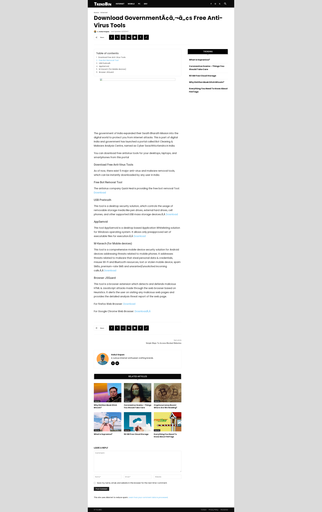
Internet (120, 4)
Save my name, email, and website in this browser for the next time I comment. (132, 483)
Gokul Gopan (104, 32)
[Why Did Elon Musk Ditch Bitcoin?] (107, 392)
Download (100, 192)
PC (139, 4)
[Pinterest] (140, 37)
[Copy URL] (146, 37)
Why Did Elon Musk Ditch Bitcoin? (105, 406)
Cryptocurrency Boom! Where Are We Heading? (165, 406)
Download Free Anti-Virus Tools (112, 57)
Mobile (131, 4)
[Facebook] (211, 4)
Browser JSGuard (106, 72)
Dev (145, 4)
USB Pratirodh (104, 63)
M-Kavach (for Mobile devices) (112, 69)
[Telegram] (134, 37)
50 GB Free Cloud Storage (136, 434)
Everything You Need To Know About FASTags (165, 435)
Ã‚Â (149, 311)
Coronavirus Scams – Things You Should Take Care (137, 406)
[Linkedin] (128, 37)
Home (96, 12)
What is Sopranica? (103, 434)
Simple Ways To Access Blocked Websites (163, 343)
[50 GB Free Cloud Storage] (137, 421)
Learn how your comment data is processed (148, 497)
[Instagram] (215, 4)
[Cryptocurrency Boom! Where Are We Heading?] (167, 392)
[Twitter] (220, 4)
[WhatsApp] (123, 37)
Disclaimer (224, 510)
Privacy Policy (213, 510)
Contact (203, 510)
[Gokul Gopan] (95, 31)
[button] (225, 4)
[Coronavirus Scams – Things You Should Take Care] (137, 392)
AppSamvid (104, 66)
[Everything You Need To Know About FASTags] (167, 421)
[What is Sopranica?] (107, 421)
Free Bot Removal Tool (108, 60)
